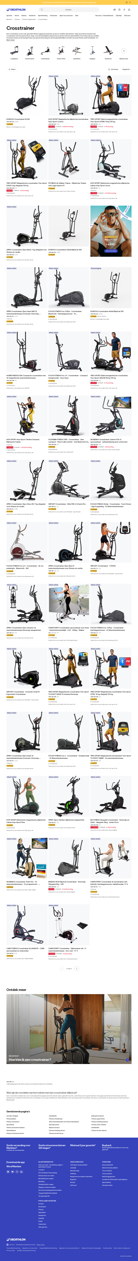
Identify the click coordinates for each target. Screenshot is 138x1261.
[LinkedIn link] (21, 1171)
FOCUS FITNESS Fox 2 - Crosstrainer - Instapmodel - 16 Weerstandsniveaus (69, 757)
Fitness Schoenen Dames (15, 1127)
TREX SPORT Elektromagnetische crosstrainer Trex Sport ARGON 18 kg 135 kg (109, 377)
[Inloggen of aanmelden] (124, 9)
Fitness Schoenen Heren (15, 1133)
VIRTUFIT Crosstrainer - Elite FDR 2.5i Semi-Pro (67, 504)
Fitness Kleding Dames (99, 1122)
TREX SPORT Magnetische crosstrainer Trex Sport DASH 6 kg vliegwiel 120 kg (26, 184)
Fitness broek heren (56, 1133)
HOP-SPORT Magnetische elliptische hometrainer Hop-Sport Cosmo (68, 120)
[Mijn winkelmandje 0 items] (129, 9)
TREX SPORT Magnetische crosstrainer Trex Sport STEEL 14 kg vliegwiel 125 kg (110, 693)
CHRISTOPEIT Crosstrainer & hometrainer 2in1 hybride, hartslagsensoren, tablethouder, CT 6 (109, 883)
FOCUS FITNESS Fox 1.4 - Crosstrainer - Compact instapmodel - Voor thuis (68, 377)
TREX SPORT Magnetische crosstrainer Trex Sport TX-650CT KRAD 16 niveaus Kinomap (68, 693)
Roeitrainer (45, 59)
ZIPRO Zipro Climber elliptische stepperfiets (66, 820)
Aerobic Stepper (12, 1116)
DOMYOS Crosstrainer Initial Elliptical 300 (65, 250)
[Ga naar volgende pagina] (76, 968)
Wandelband (11, 1130)
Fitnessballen (11, 1119)
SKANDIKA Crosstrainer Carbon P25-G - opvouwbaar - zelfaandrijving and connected (108, 440)
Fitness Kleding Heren (57, 1130)
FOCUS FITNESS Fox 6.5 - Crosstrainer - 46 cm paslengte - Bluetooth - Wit (25, 567)
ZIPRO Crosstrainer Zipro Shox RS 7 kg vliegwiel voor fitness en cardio (26, 505)
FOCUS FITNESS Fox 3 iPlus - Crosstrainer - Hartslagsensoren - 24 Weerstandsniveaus (107, 629)
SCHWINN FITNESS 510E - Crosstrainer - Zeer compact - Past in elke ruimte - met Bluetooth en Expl (68, 440)
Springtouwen (54, 1124)
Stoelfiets (76, 59)
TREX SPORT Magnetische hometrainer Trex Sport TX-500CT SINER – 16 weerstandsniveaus (110, 757)
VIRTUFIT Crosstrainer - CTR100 (103, 566)
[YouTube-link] (12, 1171)
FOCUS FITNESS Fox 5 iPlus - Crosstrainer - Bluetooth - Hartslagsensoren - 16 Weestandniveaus (65, 312)
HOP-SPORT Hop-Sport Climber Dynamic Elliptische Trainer (23, 440)
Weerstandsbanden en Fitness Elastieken (64, 1122)
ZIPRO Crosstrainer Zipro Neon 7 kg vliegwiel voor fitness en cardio (26, 251)
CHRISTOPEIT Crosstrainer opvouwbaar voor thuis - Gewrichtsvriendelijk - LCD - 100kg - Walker (68, 629)
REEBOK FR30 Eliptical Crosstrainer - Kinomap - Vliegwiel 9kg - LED (67, 883)
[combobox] (127, 69)
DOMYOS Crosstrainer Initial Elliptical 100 (107, 311)
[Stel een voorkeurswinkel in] (114, 9)
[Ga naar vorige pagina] (61, 968)
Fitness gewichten (98, 1119)
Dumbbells (53, 1116)
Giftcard (127, 15)
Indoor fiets (61, 59)
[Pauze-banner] (126, 2)
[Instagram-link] (17, 1171)
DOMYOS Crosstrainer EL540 (18, 119)
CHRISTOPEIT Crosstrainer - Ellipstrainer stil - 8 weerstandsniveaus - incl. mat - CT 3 (67, 949)
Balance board (54, 1127)
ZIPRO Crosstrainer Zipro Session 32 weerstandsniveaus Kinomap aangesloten (23, 629)
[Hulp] (119, 9)
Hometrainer (29, 59)
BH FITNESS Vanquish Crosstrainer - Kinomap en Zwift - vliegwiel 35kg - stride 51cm (110, 821)
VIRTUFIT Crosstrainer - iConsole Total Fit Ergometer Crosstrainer (23, 693)
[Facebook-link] (8, 1171)
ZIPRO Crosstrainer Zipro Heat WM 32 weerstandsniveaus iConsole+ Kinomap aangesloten (22, 312)
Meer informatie (111, 251)
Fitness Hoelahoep (55, 1119)
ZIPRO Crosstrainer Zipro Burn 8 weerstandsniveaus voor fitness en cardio (65, 567)
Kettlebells (95, 1127)
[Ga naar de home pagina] (15, 9)
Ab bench (108, 59)
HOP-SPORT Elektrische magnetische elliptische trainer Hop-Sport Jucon (110, 184)
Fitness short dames (98, 1124)
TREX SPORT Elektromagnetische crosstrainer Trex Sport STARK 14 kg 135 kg (109, 120)
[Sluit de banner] (130, 2)
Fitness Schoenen (12, 1122)
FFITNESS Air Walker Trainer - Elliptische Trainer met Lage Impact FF (67, 184)
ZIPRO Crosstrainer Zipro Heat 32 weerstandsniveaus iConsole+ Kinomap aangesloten (22, 757)
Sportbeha (10, 1124)
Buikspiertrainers (97, 1116)
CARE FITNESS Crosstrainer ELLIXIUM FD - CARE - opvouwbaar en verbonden (26, 949)
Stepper (92, 59)
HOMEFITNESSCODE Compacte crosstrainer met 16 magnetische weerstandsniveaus (26, 377)
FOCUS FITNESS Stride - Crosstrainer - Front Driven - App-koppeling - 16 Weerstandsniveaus (111, 505)
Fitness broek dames (99, 1130)
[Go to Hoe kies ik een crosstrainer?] (127, 1060)
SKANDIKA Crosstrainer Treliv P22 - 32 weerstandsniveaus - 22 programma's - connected (22, 883)
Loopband (14, 59)
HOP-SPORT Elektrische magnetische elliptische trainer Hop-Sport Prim (26, 821)
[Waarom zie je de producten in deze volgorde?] (109, 69)
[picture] (27, 95)
